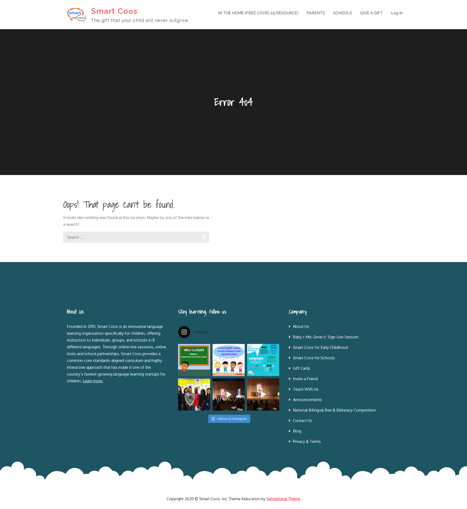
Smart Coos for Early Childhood (320, 347)
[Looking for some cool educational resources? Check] (263, 360)
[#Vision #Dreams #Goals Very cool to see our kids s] (229, 394)
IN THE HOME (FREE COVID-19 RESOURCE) (258, 13)
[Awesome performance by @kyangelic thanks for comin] (263, 394)
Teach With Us (305, 389)
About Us (301, 326)
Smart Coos (114, 11)
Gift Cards (301, 368)
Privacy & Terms (307, 441)
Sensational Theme (283, 498)
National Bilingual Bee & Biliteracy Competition (334, 410)
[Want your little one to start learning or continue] (229, 360)
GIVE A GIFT (371, 13)
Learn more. (93, 380)
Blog (297, 431)
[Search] (203, 237)
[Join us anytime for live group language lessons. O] (194, 360)
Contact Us (302, 420)
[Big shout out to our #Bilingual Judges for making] (194, 394)
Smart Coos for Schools (314, 357)
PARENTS (316, 13)
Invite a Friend (305, 378)
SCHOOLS (342, 13)
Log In (397, 13)
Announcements (307, 399)
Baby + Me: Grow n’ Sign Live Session (326, 336)
